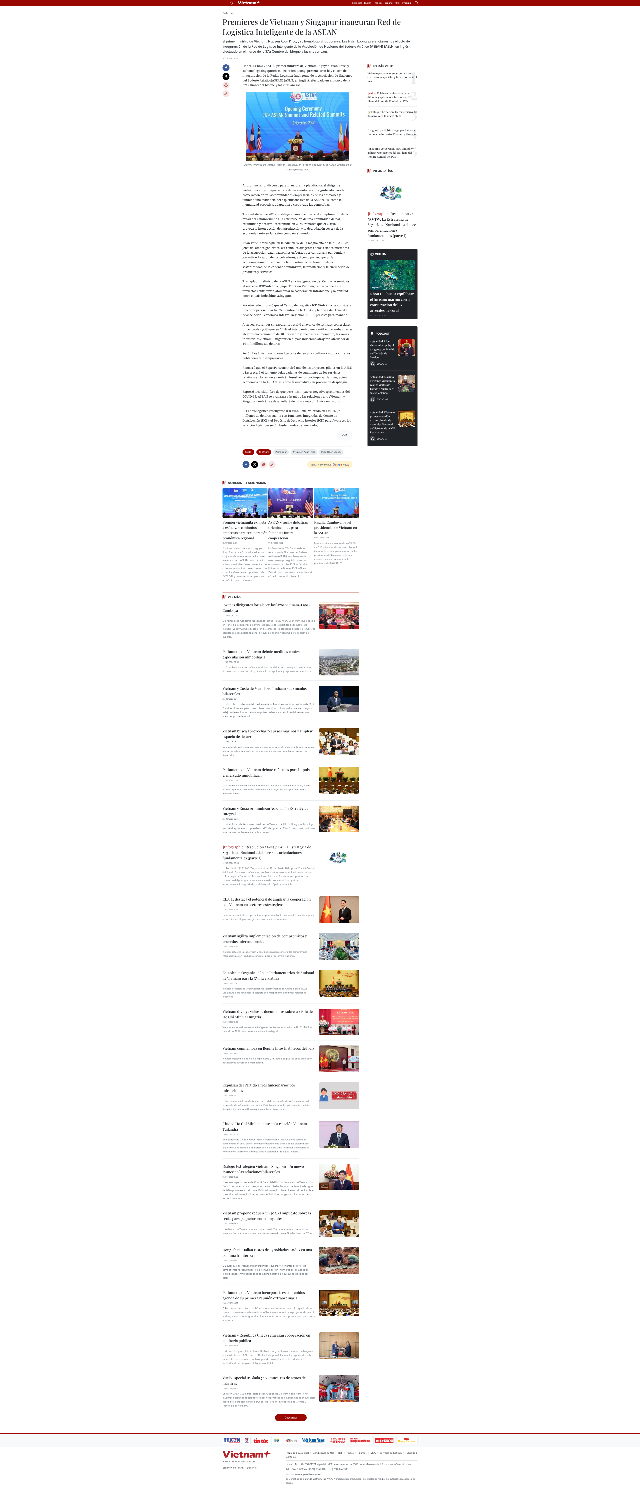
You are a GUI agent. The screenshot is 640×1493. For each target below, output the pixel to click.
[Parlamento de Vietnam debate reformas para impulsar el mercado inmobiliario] (339, 780)
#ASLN (248, 451)
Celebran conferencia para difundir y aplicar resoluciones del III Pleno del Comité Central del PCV (390, 97)
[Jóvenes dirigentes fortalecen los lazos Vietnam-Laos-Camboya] (339, 615)
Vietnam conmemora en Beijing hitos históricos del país (268, 1048)
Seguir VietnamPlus (320, 464)
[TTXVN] (232, 1440)
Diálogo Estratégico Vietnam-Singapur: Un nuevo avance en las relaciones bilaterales (263, 1169)
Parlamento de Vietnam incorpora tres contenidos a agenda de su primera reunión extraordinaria (265, 1295)
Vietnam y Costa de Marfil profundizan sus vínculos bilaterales (264, 691)
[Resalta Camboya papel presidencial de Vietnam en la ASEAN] (336, 503)
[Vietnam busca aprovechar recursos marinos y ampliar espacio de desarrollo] (339, 741)
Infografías (383, 171)
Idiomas (362, 1452)
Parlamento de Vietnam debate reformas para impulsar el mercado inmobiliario (267, 772)
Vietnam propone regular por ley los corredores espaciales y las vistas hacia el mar (392, 77)
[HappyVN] (407, 1440)
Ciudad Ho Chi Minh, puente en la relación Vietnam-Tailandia (265, 1126)
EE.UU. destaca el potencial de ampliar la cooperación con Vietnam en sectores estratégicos (266, 902)
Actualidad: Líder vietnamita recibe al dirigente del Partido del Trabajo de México (382, 349)
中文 (398, 3)
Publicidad (411, 1452)
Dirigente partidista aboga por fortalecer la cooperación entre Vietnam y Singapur (392, 132)
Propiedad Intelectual (297, 1452)
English (367, 2)
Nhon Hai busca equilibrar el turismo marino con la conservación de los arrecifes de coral (392, 302)
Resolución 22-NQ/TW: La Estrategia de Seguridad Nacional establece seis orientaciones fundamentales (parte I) (266, 852)
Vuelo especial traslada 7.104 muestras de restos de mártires (264, 1380)
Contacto (291, 1456)
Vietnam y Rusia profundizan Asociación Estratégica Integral (265, 811)
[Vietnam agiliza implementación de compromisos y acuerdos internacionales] (339, 946)
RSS (340, 1452)
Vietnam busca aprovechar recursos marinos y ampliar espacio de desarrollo (267, 733)
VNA (373, 1452)
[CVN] (337, 1440)
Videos (380, 254)
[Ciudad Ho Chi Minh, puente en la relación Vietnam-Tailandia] (339, 1134)
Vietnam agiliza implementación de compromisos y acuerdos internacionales (264, 938)
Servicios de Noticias (391, 1452)
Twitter (226, 76)
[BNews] (276, 1440)
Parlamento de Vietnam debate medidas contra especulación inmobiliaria (261, 654)
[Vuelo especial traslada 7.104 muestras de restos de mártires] (339, 1388)
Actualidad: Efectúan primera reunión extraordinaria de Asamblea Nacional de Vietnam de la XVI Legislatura (382, 422)
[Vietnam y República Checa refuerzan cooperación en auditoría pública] (339, 1345)
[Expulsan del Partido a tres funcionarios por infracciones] (339, 1095)
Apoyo (350, 1452)
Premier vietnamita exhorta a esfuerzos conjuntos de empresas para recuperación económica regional (245, 530)
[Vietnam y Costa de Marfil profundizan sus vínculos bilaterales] (339, 699)
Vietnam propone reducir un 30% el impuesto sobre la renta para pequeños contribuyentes (266, 1215)
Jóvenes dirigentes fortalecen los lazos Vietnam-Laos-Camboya (266, 607)
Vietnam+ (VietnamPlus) (249, 2)
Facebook (226, 67)
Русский (406, 3)
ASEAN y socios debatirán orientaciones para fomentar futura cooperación (288, 530)
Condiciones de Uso (323, 1452)
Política (228, 12)
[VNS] (313, 1440)
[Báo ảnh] (384, 1440)
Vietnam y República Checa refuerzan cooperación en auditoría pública (266, 1338)
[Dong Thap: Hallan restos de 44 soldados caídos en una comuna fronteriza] (339, 1260)
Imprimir (226, 85)
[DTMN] (360, 1440)
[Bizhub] (291, 1440)
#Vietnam (263, 451)
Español (389, 2)
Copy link (226, 93)
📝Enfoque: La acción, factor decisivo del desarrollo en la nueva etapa (392, 114)
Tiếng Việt (357, 2)
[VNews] (247, 1440)
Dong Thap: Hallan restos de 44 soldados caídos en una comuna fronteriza (267, 1252)
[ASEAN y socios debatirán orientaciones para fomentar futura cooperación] (290, 503)
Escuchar (382, 363)
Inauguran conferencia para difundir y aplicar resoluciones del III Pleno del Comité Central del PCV (391, 152)
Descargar (291, 1417)
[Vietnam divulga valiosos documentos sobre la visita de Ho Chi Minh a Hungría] (339, 1022)
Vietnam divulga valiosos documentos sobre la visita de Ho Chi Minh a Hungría (267, 1014)
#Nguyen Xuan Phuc (304, 451)
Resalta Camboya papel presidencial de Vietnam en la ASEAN (335, 527)
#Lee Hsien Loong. (331, 451)
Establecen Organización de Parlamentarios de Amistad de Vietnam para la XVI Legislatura (268, 975)
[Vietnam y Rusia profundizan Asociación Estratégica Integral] (339, 819)
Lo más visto (383, 66)
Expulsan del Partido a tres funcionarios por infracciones (258, 1087)
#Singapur (281, 451)
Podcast (383, 334)
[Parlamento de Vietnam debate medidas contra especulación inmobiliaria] (339, 662)
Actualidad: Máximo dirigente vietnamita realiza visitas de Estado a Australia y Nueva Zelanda (382, 385)
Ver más (234, 597)
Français (378, 2)
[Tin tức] (261, 1440)
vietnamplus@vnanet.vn (307, 1474)
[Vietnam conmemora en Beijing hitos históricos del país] (339, 1058)
